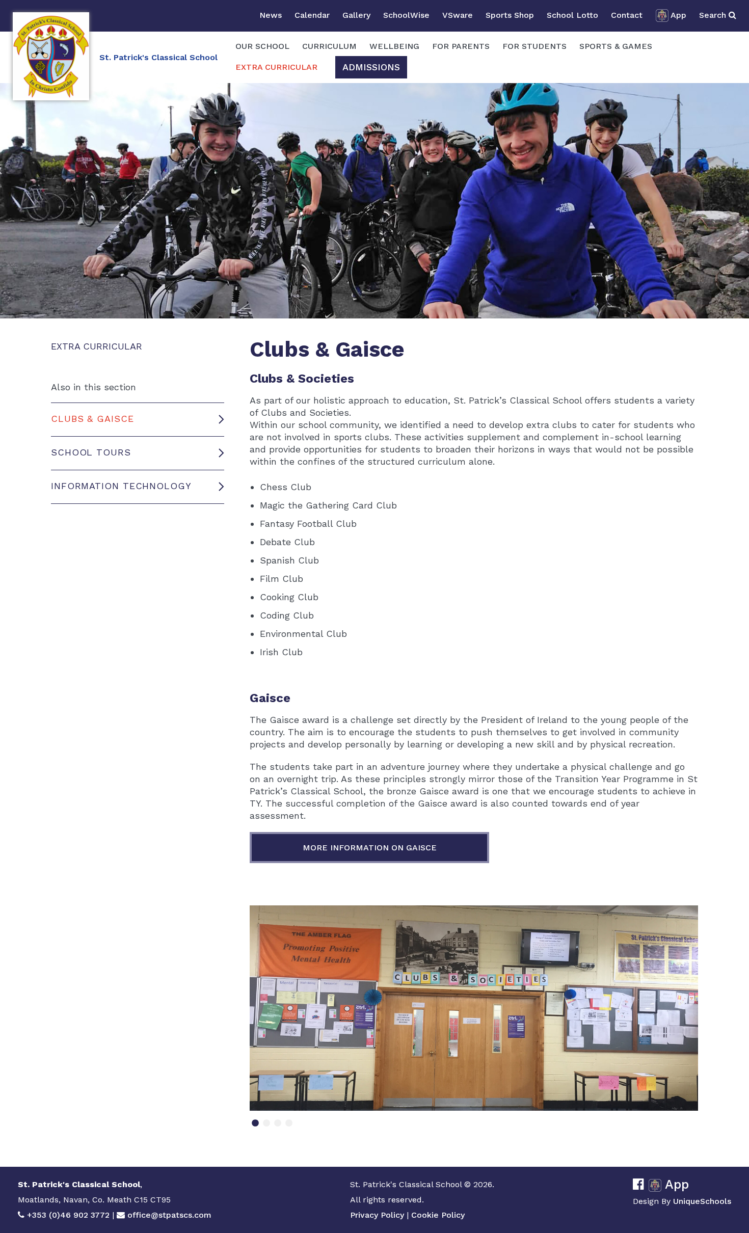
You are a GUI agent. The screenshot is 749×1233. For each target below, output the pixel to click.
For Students (534, 46)
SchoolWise (406, 15)
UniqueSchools (702, 1201)
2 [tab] (266, 1126)
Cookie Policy (438, 1215)
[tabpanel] (474, 1008)
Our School (262, 46)
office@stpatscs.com (169, 1215)
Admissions (371, 67)
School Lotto (572, 15)
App (678, 15)
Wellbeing (394, 46)
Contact (627, 15)
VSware (457, 15)
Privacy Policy (377, 1215)
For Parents (461, 46)
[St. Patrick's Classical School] (51, 56)
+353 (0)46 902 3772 (68, 1215)
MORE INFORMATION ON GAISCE (370, 847)
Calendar (312, 15)
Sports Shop (510, 15)
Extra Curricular (276, 67)
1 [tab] (255, 1126)
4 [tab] (289, 1126)
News (270, 15)
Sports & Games (615, 46)
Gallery (356, 15)
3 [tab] (278, 1126)
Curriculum (329, 46)
